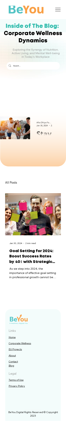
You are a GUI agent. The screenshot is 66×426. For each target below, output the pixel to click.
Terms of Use (16, 380)
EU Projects (15, 349)
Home (12, 337)
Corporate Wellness (20, 343)
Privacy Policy (17, 386)
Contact (13, 361)
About (12, 355)
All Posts (11, 182)
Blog (11, 365)
